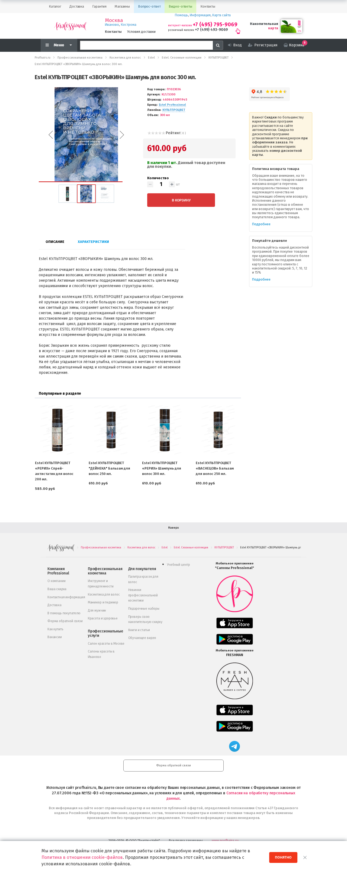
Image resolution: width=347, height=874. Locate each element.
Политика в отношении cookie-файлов (82, 857)
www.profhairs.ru (225, 840)
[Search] (218, 45)
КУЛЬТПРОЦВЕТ (173, 110)
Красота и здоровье (103, 618)
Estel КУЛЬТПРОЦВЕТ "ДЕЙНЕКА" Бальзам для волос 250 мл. (109, 468)
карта (273, 28)
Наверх (173, 527)
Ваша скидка (56, 589)
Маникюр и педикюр (103, 602)
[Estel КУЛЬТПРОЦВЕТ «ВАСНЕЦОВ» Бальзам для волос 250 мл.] (218, 430)
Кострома (128, 25)
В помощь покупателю (64, 613)
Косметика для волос (104, 594)
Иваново (112, 25)
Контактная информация (66, 597)
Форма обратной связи (65, 621)
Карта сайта (221, 15)
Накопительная (264, 24)
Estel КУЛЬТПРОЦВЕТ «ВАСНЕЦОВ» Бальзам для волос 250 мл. (215, 468)
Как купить (55, 629)
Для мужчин (97, 610)
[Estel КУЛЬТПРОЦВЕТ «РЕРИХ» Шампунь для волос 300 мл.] (164, 430)
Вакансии (54, 637)
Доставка (54, 605)
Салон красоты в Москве (106, 643)
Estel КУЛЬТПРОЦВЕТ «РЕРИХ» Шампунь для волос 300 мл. (161, 468)
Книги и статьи (139, 630)
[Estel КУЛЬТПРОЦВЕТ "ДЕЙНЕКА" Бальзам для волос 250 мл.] (111, 430)
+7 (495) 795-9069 (215, 24)
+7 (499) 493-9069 (211, 29)
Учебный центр (178, 565)
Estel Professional (172, 105)
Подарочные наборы (143, 608)
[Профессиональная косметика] (70, 26)
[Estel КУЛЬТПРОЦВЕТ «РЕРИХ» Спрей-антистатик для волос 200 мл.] (57, 430)
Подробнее (261, 224)
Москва (114, 20)
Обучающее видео (142, 638)
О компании (56, 581)
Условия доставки (141, 32)
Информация (200, 15)
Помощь (181, 15)
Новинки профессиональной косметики (143, 595)
